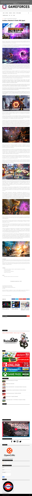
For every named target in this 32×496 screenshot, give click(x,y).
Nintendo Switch (5, 15)
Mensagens (5, 462)
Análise (5, 18)
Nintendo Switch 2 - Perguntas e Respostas (12, 396)
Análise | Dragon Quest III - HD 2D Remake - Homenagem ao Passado (15, 399)
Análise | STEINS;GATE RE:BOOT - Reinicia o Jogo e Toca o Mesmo (13, 332)
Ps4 (11, 15)
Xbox (14, 15)
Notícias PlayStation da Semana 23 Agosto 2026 (16, 309)
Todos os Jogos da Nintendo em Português (12, 380)
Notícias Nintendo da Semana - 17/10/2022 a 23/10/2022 (13, 393)
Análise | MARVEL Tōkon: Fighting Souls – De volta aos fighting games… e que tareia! (25, 309)
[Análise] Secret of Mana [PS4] (10, 383)
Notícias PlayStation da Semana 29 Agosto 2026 (6, 309)
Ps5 (9, 15)
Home (3, 18)
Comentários (5, 463)
